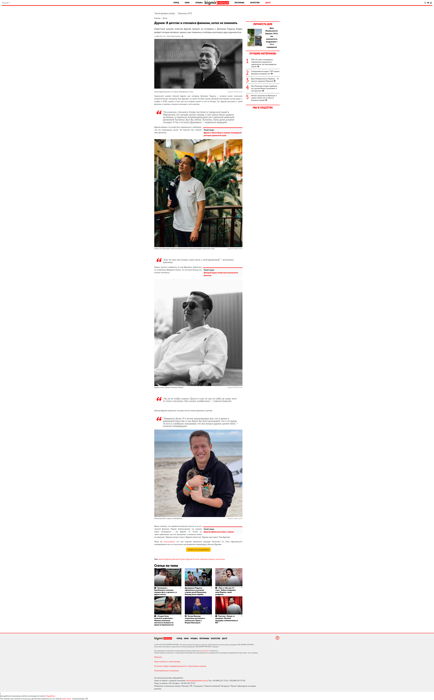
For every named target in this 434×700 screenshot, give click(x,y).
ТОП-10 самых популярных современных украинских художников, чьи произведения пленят (263, 63)
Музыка (199, 2)
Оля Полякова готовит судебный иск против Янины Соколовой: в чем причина (264, 88)
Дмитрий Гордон (178, 559)
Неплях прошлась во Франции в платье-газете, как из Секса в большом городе (264, 97)
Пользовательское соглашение (166, 670)
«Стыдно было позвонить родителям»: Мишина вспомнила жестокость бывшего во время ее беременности (164, 620)
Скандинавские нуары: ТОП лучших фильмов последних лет (265, 72)
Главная (157, 18)
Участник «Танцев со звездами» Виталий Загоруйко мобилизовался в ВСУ (226, 619)
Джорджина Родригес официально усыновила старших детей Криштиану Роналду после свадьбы (195, 591)
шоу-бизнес (220, 559)
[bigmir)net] (211, 3)
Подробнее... (51, 696)
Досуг (268, 2)
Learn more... (67, 699)
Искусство (255, 2)
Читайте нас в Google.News (198, 549)
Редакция (158, 657)
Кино (187, 2)
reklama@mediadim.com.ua (197, 680)
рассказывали (169, 541)
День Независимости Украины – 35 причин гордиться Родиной (265, 80)
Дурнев (189, 559)
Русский (5, 3)
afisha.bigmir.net (205, 651)
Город (176, 2)
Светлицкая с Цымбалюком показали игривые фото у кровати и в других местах (165, 591)
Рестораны (239, 2)
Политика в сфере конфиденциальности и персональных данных (180, 666)
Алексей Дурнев (165, 559)
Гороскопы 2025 (185, 13)
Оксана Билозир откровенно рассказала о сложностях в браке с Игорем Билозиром (195, 619)
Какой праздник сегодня (165, 13)
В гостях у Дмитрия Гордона (204, 559)
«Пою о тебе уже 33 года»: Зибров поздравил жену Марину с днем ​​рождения (225, 591)
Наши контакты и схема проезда (167, 661)
